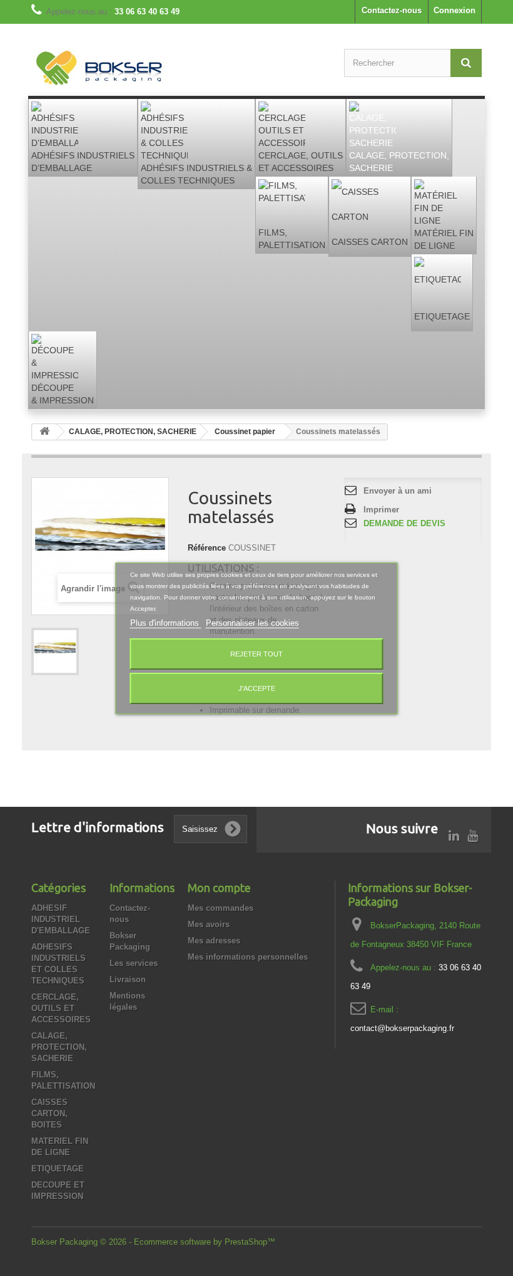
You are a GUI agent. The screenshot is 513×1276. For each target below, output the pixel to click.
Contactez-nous (392, 10)
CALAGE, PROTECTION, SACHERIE (59, 1047)
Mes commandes (220, 908)
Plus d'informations (165, 623)
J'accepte (256, 688)
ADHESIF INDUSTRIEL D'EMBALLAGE (60, 919)
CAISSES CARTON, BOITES (49, 1113)
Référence (207, 547)
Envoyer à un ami (397, 490)
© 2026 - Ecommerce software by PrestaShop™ (187, 1242)
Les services (133, 963)
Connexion (454, 10)
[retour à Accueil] (44, 432)
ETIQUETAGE (57, 1168)
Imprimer (381, 509)
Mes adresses (214, 940)
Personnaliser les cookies (252, 623)
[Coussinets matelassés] (55, 651)
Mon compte (219, 887)
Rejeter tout (256, 654)
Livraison (127, 979)
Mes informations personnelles (248, 957)
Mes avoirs (209, 924)
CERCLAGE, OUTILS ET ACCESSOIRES (61, 1008)
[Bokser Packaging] (100, 69)
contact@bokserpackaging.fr (402, 1028)
